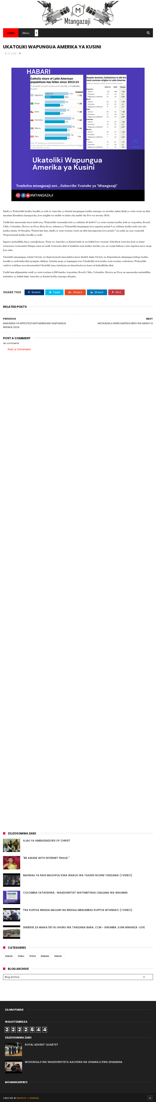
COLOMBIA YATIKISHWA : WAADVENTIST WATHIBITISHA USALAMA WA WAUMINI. (75, 893)
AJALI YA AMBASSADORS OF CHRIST (46, 840)
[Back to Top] (150, 1098)
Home (11, 33)
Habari (9, 956)
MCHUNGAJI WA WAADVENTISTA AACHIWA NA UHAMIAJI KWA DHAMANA (73, 1062)
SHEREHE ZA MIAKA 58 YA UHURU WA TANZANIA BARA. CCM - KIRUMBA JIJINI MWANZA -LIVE (84, 927)
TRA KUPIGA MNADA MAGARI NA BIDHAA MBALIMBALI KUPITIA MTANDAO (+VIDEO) (77, 910)
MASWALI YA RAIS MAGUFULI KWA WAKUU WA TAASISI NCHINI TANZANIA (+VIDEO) (77, 875)
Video (21, 956)
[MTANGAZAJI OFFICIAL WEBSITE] (78, 26)
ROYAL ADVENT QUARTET (41, 1045)
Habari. (58, 956)
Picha (32, 956)
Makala (45, 956)
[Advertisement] (78, 384)
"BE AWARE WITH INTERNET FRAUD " (46, 858)
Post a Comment (19, 349)
